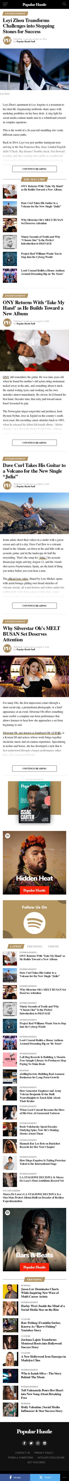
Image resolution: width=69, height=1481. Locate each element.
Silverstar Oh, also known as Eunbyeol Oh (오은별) (32, 733)
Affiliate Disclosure (51, 1457)
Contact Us (22, 1453)
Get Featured (36, 1462)
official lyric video (17, 578)
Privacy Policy (44, 1453)
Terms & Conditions (20, 1457)
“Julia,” (43, 557)
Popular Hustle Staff (26, 41)
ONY (6, 377)
